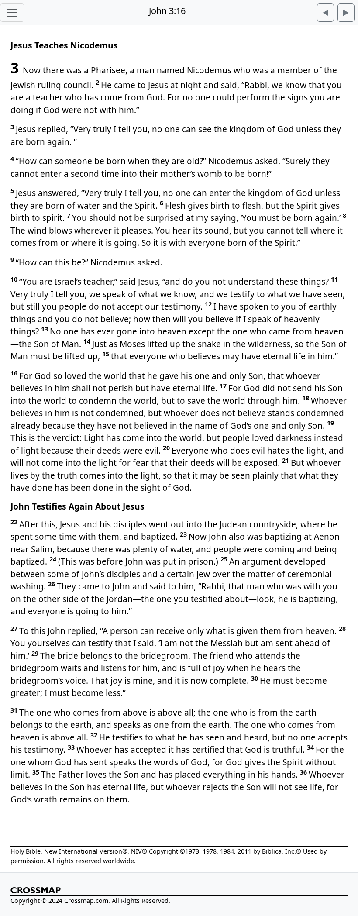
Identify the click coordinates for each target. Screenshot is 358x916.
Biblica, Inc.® (281, 851)
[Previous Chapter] (325, 12)
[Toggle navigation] (12, 12)
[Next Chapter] (346, 12)
